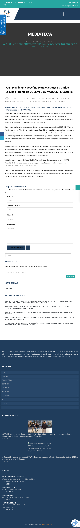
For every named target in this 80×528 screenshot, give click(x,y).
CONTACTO (31, 2)
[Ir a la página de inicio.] (6, 14)
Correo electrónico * (14, 205)
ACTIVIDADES (6, 392)
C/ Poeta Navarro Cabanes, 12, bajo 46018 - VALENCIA (18, 479)
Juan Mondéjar (58, 101)
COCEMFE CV (7, 2)
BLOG (3, 399)
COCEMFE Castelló (55, 99)
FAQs (4, 5)
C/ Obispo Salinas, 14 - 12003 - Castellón (13, 505)
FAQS (3, 407)
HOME (4, 372)
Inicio (27, 42)
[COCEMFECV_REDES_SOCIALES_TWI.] (74, 359)
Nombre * (10, 196)
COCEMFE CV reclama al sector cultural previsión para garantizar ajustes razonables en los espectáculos (39, 313)
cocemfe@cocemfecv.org (70, 5)
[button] (78, 187)
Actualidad (43, 99)
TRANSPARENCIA (19, 2)
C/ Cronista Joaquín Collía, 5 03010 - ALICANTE (15, 497)
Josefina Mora (46, 101)
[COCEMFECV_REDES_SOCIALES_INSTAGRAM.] (77, 359)
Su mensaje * (11, 224)
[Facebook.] (2, 134)
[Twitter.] (2, 138)
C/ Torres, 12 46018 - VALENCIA (11, 489)
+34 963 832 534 (74, 2)
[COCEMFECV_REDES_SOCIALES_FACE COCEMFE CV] (46, 2)
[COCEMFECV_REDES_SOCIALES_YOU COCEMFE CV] (54, 2)
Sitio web (10, 215)
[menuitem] (40, 372)
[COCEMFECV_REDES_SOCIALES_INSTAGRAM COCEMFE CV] (51, 2)
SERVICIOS (5, 384)
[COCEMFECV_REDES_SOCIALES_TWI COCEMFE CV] (48, 2)
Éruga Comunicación (48, 524)
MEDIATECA (37, 42)
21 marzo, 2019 (30, 99)
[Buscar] (73, 255)
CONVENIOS (6, 395)
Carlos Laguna (34, 101)
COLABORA (5, 388)
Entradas (48, 42)
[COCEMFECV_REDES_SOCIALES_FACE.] (71, 359)
